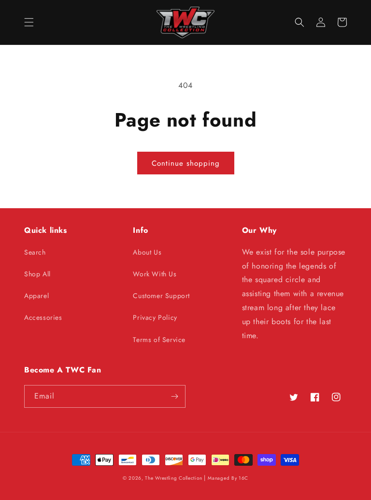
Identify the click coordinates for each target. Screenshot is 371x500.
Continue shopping (186, 163)
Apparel (36, 295)
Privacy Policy (155, 317)
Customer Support (161, 295)
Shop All (37, 274)
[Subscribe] (174, 396)
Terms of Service (159, 339)
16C (243, 478)
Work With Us (154, 274)
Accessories (43, 317)
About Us (147, 252)
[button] (29, 22)
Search (35, 252)
